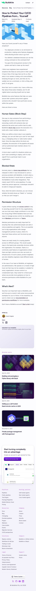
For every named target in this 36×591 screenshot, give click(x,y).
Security (21, 518)
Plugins (4, 520)
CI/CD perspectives (7, 532)
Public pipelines (6, 495)
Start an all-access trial (11, 459)
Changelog (5, 516)
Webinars (4, 523)
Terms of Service (6, 555)
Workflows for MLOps (8, 541)
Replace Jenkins (6, 539)
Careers (21, 513)
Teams (23, 218)
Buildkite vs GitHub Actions (26, 539)
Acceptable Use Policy (8, 557)
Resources (5, 8)
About (20, 511)
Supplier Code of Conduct (9, 567)
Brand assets (22, 520)
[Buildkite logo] (8, 2)
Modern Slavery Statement (9, 569)
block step (12, 128)
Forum (20, 557)
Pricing (4, 504)
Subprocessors (6, 562)
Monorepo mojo (6, 546)
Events (4, 527)
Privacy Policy (6, 560)
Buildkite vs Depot (24, 541)
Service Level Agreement (9, 564)
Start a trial (26, 304)
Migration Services (7, 530)
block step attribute (20, 170)
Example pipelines (7, 518)
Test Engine (5, 497)
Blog (10, 8)
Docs (3, 511)
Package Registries (7, 499)
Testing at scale (6, 543)
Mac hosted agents (24, 495)
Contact (28, 2)
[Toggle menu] (32, 2)
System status (23, 555)
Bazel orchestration (7, 548)
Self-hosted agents (24, 492)
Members (8, 218)
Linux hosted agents (24, 497)
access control (24, 206)
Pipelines (4, 492)
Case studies (5, 525)
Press (20, 516)
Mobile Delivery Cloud (8, 502)
